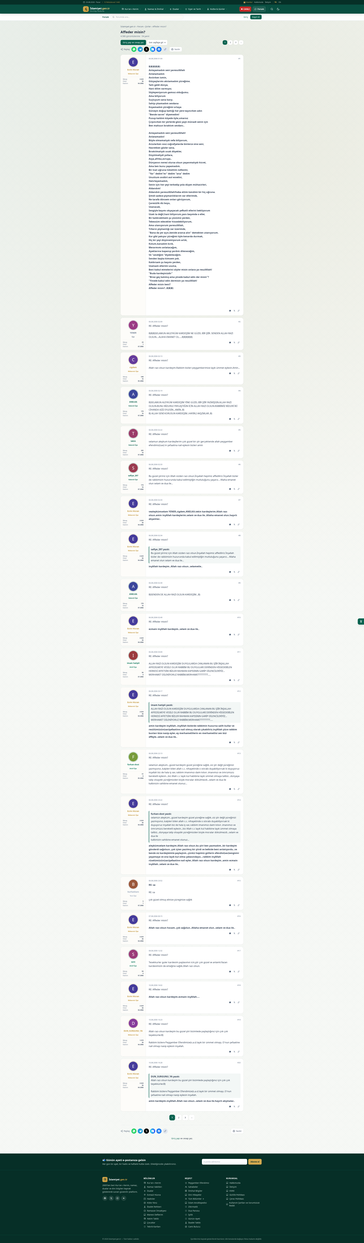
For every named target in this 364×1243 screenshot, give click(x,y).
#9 (239, 583)
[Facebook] (104, 1198)
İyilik (190, 1214)
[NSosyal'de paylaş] (152, 49)
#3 (239, 356)
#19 (239, 1020)
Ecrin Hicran (133, 69)
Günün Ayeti (194, 1218)
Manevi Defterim (155, 1214)
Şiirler (148, 26)
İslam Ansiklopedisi (197, 1202)
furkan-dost (133, 764)
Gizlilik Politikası (237, 1194)
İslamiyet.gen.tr (128, 26)
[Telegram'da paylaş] (140, 49)
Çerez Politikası (236, 1198)
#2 (239, 322)
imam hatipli (133, 663)
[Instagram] (117, 1198)
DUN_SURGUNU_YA (133, 1030)
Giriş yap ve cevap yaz (133, 42)
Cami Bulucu (194, 1226)
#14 (239, 800)
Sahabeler (193, 1186)
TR (275, 2)
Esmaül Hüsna (154, 1194)
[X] (111, 1198)
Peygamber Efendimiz (198, 1182)
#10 (239, 617)
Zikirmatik (193, 1206)
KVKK (231, 1190)
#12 (239, 691)
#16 (239, 916)
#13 (239, 753)
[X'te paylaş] (146, 49)
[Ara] (272, 9)
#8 (239, 535)
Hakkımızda (258, 2)
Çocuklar (151, 1222)
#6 (239, 464)
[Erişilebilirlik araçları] (361, 621)
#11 (239, 652)
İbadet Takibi (194, 1222)
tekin (133, 441)
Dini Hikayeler (194, 1194)
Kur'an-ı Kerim (154, 1182)
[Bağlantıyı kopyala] (165, 49)
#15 (239, 881)
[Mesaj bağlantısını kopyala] (239, 311)
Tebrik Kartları (154, 1226)
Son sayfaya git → (157, 42)
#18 (239, 985)
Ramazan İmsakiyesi (156, 1210)
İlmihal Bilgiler (195, 1190)
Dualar (150, 1190)
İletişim (268, 2)
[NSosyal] (123, 1198)
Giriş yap (175, 1138)
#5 (239, 430)
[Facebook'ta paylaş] (159, 49)
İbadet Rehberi (154, 1206)
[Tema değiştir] (278, 9)
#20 (239, 1063)
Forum (105, 17)
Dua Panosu (194, 1210)
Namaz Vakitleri (154, 1186)
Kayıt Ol (256, 17)
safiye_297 (133, 475)
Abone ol (255, 1161)
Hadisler (151, 1198)
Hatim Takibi (153, 1218)
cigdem (133, 367)
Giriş (246, 17)
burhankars (133, 891)
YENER (133, 332)
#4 (239, 391)
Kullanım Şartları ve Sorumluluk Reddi (244, 1204)
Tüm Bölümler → (196, 1198)
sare (133, 961)
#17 (239, 951)
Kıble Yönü (152, 1202)
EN (280, 2)
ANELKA (133, 401)
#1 (239, 59)
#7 (239, 500)
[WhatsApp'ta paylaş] (133, 49)
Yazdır (177, 49)
